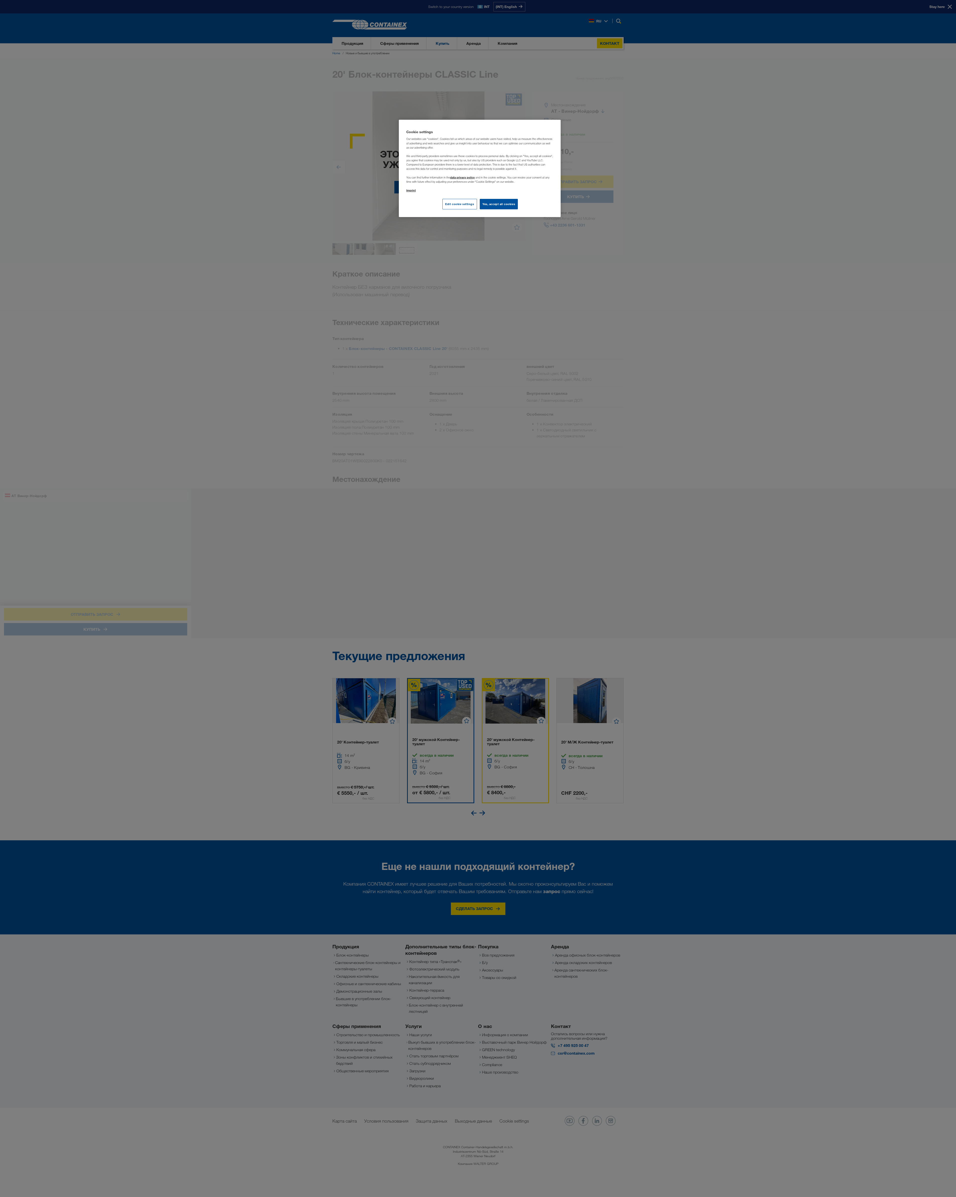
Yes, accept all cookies (498, 204)
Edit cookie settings (459, 204)
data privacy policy (462, 177)
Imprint (411, 190)
